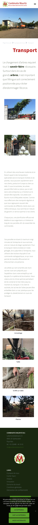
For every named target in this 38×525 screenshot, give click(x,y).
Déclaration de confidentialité (17, 490)
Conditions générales (14, 487)
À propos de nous (13, 473)
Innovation (10, 481)
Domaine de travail (13, 484)
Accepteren (19, 510)
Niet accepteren (19, 515)
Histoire (9, 479)
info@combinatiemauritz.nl (15, 447)
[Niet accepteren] (35, 511)
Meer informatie (19, 520)
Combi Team (11, 476)
